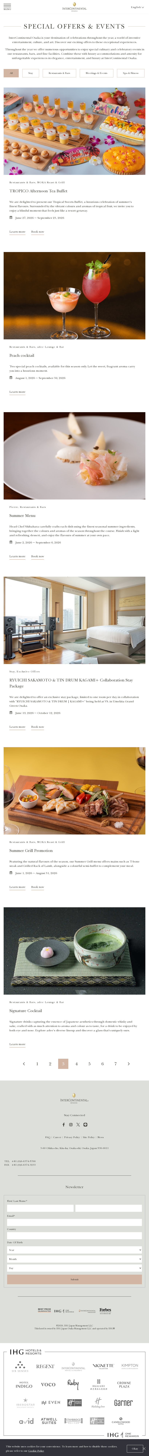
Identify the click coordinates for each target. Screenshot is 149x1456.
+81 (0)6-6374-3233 (23, 1164)
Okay (135, 1448)
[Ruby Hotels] (73, 1384)
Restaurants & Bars (59, 73)
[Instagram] (71, 1124)
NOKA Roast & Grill (51, 182)
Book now (37, 231)
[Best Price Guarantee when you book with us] (44, 1311)
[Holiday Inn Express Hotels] (74, 1402)
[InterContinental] (73, 1366)
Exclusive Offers (28, 671)
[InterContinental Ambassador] (87, 1311)
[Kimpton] (130, 1366)
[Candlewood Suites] (121, 1421)
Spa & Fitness (130, 73)
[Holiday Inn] (98, 1402)
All (11, 73)
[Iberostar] (25, 1402)
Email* (11, 1215)
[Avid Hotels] (26, 1421)
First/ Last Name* (17, 1201)
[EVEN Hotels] (51, 1402)
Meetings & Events (96, 73)
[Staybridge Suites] (74, 1421)
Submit (74, 1279)
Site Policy (89, 1137)
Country (11, 1229)
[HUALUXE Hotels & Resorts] (99, 1384)
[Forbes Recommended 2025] (105, 1311)
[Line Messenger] (85, 1124)
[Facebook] (63, 1124)
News (101, 1137)
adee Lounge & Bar (50, 346)
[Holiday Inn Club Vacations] (97, 1421)
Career (57, 1137)
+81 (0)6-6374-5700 (23, 1161)
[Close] (144, 1448)
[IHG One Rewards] (64, 1311)
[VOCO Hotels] (48, 1384)
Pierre (13, 507)
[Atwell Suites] (49, 1421)
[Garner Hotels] (123, 1402)
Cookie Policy (36, 1450)
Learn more (17, 231)
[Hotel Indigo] (24, 1384)
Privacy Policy (72, 1137)
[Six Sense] (20, 1366)
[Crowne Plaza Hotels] (124, 1384)
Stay (30, 73)
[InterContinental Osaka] (74, 6)
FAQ (47, 1137)
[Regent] (45, 1366)
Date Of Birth (15, 1242)
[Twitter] (78, 1124)
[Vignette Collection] (103, 1366)
